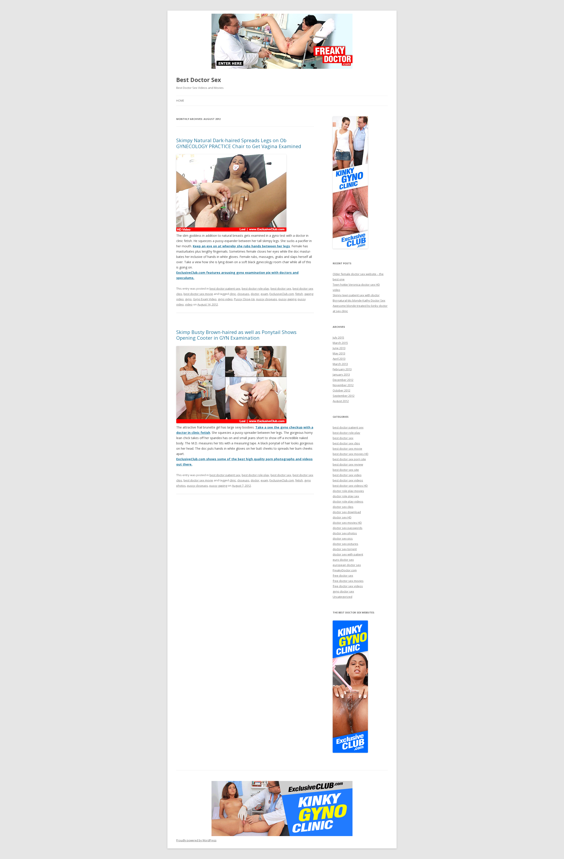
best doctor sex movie (198, 294)
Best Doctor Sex (198, 80)
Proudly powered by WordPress (196, 840)
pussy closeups (266, 299)
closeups (243, 294)
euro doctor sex (343, 560)
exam (264, 294)
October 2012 (341, 390)
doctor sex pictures (345, 544)
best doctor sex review (348, 464)
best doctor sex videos (348, 480)
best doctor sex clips (346, 443)
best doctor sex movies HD (350, 454)
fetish (299, 294)
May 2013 (339, 353)
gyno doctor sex (343, 591)
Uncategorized (342, 597)
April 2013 (339, 359)
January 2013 (341, 374)
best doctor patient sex (225, 289)
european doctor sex (347, 565)
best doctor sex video (347, 475)
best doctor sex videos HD (350, 486)
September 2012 (343, 396)
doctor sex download (347, 512)
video (189, 304)
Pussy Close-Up (244, 299)
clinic (233, 294)
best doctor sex (281, 289)
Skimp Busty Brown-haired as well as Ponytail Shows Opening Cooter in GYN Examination (236, 335)
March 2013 (340, 364)
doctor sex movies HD (347, 523)
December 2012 (343, 380)
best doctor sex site (346, 470)
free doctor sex (343, 576)
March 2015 (340, 343)
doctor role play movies (348, 491)
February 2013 (342, 369)
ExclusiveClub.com (281, 294)
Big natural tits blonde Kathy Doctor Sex (359, 300)
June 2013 (339, 348)
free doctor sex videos (348, 586)
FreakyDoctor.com (345, 570)
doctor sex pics (343, 538)
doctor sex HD (342, 517)
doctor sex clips (343, 507)
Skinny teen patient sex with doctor (356, 295)
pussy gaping (287, 299)
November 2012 (343, 385)
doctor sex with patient (348, 554)
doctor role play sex (346, 496)
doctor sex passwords (347, 528)
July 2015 (338, 337)
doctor (255, 294)
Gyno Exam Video (205, 299)
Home (180, 100)
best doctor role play (255, 289)
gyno (188, 299)
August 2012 (341, 401)
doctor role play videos (348, 501)
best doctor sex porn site (349, 459)
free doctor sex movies (348, 581)
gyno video (225, 299)
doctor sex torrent (345, 549)
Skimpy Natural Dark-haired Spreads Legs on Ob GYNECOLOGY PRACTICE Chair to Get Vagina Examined (238, 143)
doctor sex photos (345, 533)
